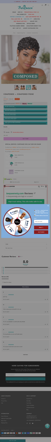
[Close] (48, 205)
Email (35, 218)
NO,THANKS (41, 232)
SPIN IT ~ (41, 227)
